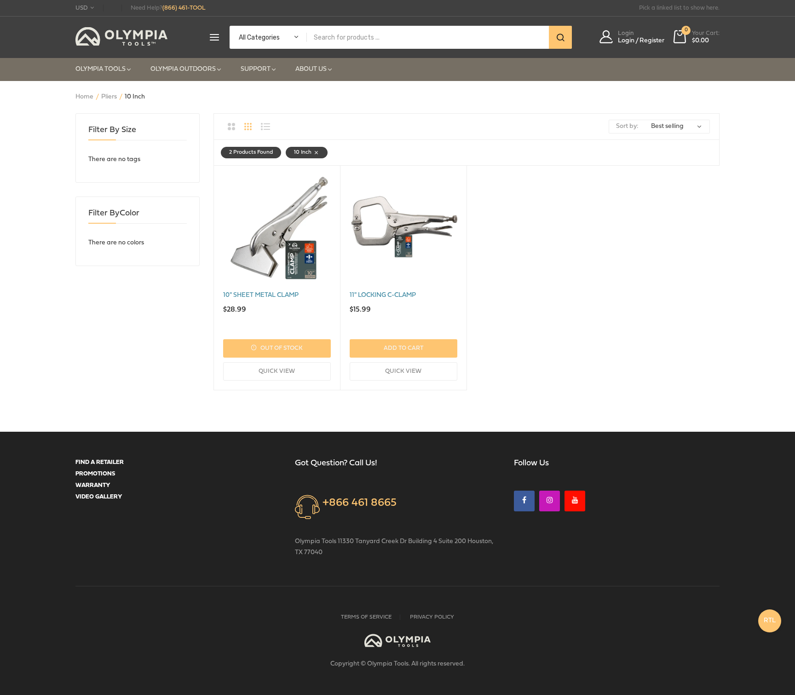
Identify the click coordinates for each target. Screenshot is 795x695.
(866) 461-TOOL (184, 8)
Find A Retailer (99, 462)
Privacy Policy (432, 617)
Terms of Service (366, 617)
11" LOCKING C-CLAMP (383, 295)
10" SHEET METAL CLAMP (261, 295)
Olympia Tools (100, 69)
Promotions (95, 474)
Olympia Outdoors (183, 69)
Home (84, 96)
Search (560, 37)
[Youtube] (575, 501)
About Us (311, 69)
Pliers (109, 96)
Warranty (92, 485)
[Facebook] (524, 501)
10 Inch (302, 152)
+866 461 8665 (360, 503)
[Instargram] (549, 501)
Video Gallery (98, 497)
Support (256, 69)
